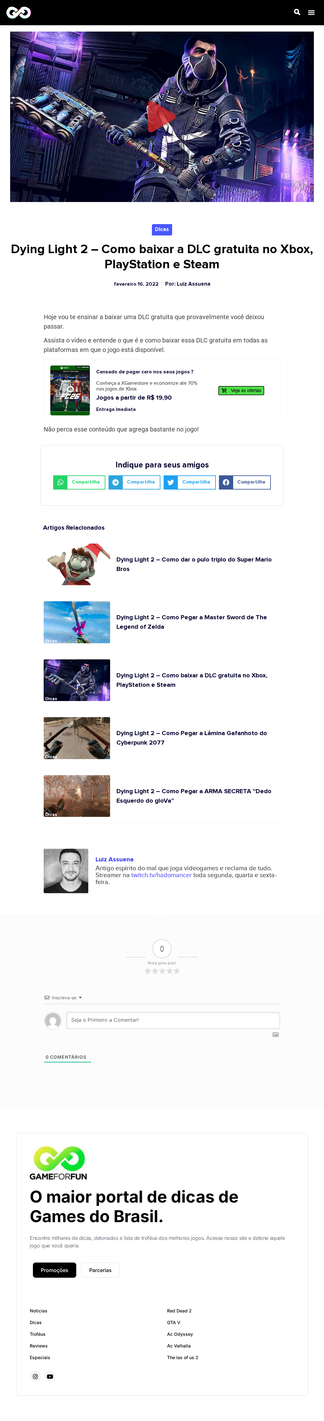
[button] (311, 12)
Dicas (162, 229)
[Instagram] (35, 1376)
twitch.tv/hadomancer (162, 875)
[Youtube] (50, 1376)
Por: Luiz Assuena (187, 284)
